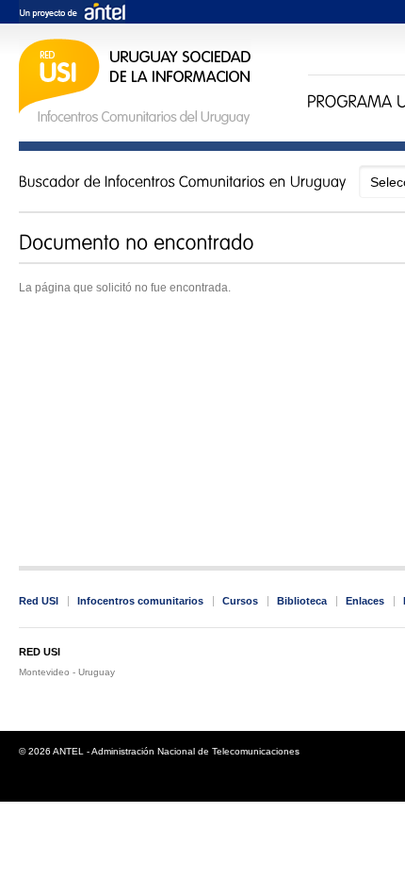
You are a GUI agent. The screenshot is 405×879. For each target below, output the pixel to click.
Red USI (38, 600)
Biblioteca (302, 600)
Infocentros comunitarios (140, 600)
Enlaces (365, 600)
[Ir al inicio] (135, 122)
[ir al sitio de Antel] (72, 12)
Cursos (240, 600)
